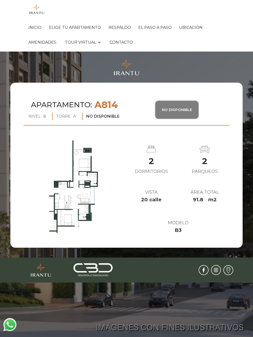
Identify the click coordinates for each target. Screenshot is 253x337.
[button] (83, 42)
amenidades (42, 42)
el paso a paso (155, 27)
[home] (37, 9)
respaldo (119, 27)
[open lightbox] (73, 188)
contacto (121, 42)
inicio (35, 27)
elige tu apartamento (75, 27)
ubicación (191, 27)
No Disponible (177, 109)
